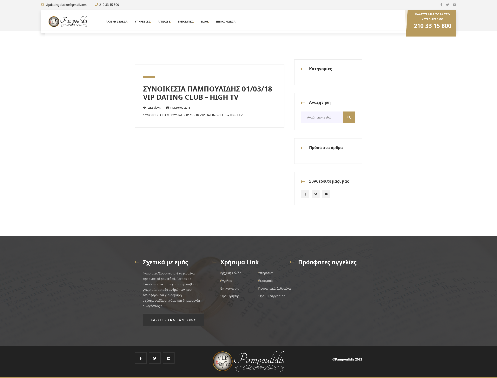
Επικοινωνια (225, 21)
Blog (204, 21)
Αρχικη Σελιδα (116, 21)
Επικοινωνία (229, 288)
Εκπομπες (185, 21)
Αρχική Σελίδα (231, 273)
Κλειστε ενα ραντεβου (173, 320)
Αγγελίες (226, 281)
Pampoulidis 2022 (348, 359)
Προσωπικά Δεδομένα (274, 288)
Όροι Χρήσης (229, 296)
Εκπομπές (265, 281)
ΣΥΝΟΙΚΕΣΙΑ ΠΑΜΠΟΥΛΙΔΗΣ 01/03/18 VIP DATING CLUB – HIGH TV (207, 93)
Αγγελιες (164, 21)
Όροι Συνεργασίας (271, 296)
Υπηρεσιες (142, 21)
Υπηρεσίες (265, 273)
